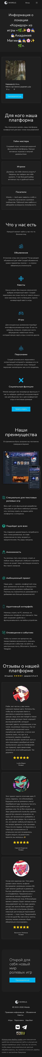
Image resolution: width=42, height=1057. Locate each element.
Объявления (31, 1012)
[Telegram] (24, 1027)
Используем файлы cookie (12, 1039)
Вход (27, 3)
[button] (37, 3)
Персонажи (19, 1020)
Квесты (20, 1015)
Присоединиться (14, 96)
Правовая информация (14, 1012)
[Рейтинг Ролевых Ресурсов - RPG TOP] (21, 1034)
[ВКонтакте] (17, 1027)
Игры (10, 1020)
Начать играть (21, 409)
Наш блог (29, 1020)
